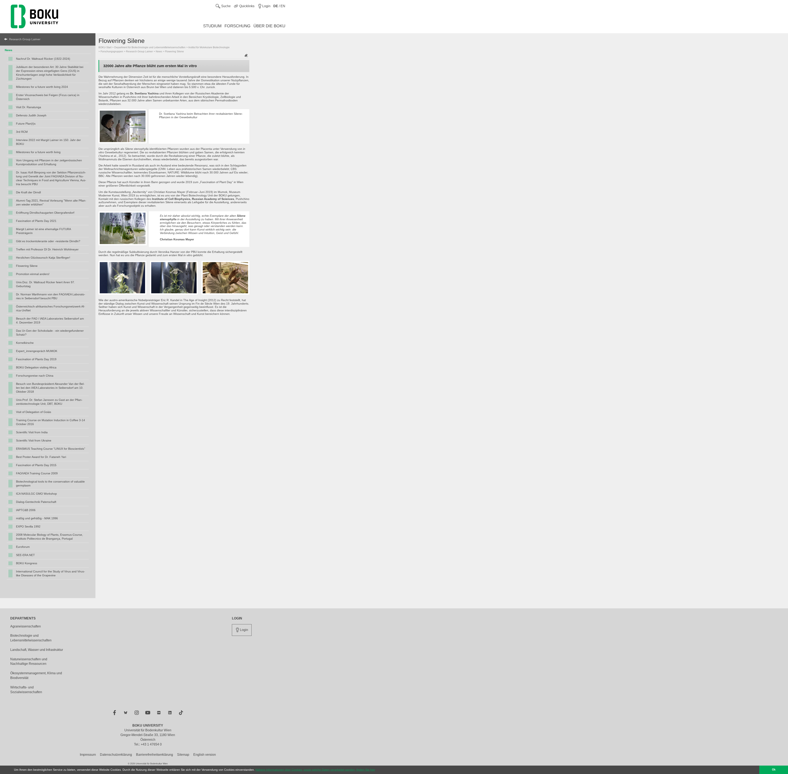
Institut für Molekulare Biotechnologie (209, 47)
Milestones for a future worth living (38, 152)
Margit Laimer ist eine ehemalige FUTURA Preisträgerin (43, 231)
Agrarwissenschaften (25, 626)
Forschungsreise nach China (34, 375)
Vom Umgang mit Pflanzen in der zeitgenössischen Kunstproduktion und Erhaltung (49, 162)
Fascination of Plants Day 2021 (36, 220)
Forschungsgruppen (112, 51)
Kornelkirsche (25, 342)
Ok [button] (773, 769)
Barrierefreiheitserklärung (154, 754)
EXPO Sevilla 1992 (28, 526)
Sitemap (183, 754)
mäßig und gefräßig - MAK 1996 (37, 518)
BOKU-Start (104, 47)
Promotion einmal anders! (32, 274)
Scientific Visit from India (32, 432)
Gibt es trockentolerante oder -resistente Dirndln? (48, 241)
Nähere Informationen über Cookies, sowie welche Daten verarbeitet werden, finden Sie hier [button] (315, 769)
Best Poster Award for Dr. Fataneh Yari (41, 457)
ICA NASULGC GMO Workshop (36, 493)
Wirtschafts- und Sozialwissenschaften (26, 690)
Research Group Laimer (24, 39)
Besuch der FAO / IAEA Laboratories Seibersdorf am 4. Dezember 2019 (50, 320)
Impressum (88, 754)
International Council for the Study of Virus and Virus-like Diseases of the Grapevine (50, 573)
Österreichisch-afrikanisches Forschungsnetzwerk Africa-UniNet (50, 308)
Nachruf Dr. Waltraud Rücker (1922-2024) (43, 58)
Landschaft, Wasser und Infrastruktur (36, 649)
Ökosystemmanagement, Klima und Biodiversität (36, 675)
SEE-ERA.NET (25, 555)
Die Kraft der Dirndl (28, 192)
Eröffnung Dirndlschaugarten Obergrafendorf (45, 212)
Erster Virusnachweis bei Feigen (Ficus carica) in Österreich (47, 97)
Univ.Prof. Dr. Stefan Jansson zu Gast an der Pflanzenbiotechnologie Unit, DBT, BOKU (49, 401)
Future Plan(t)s (26, 123)
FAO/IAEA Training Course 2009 (37, 473)
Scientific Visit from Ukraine (33, 440)
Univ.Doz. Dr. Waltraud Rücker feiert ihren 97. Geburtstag (45, 284)
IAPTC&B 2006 (26, 510)
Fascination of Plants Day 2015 (36, 465)
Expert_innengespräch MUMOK (36, 351)
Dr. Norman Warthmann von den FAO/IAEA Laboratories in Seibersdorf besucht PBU (50, 296)
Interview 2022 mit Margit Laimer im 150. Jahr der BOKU (48, 142)
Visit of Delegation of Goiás (33, 412)
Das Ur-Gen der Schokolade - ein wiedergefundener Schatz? (50, 332)
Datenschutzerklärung (116, 754)
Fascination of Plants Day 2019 (36, 359)
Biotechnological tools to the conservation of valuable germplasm (50, 483)
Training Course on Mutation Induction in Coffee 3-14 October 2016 (50, 422)
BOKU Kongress (26, 563)
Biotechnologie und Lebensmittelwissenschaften (31, 638)
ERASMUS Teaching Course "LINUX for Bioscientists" (50, 448)
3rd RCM (22, 131)
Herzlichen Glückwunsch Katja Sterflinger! (43, 257)
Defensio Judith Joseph (31, 115)
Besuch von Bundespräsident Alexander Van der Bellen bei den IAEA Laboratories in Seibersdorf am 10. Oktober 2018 (50, 387)
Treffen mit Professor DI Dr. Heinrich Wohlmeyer (47, 249)
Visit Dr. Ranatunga (28, 107)
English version (204, 754)
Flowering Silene (27, 265)
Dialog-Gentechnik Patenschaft (36, 501)
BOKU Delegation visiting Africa (36, 367)
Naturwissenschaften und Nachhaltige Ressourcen (28, 661)
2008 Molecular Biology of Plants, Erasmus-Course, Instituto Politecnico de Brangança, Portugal (49, 536)
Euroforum (23, 546)
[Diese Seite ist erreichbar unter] (246, 56)
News (8, 50)
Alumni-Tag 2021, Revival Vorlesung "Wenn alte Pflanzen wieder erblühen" (51, 202)
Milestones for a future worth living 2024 (42, 86)
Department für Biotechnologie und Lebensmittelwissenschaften (150, 47)
